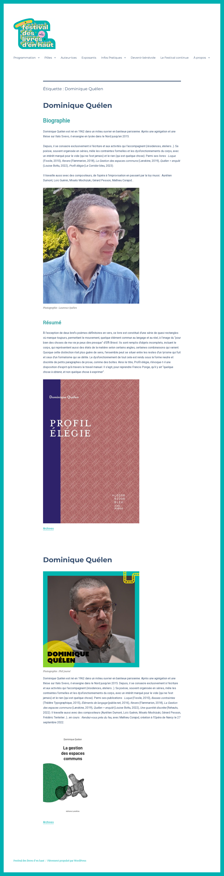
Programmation (24, 57)
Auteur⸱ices (69, 57)
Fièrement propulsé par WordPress (66, 860)
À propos (200, 57)
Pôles (48, 57)
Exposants (89, 57)
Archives (48, 528)
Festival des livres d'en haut (28, 860)
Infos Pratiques (111, 57)
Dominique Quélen (77, 105)
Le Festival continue (174, 57)
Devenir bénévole (143, 57)
